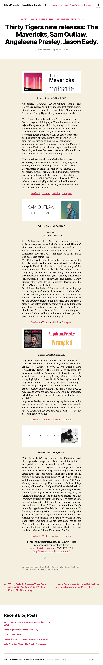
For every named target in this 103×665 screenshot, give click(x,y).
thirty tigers (41, 569)
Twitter (46, 193)
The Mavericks (30, 569)
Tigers (48, 569)
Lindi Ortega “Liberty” (13, 634)
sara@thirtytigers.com (41, 548)
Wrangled (55, 569)
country (23, 19)
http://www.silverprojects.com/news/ (51, 551)
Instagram (67, 193)
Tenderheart (75, 567)
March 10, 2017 (62, 50)
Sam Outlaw (65, 567)
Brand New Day (45, 567)
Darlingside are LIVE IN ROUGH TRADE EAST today (26, 639)
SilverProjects (45, 50)
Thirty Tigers (77, 19)
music (52, 19)
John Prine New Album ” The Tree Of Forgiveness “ (25, 644)
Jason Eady (56, 567)
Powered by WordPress (56, 659)
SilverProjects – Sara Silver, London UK (27, 659)
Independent (41, 19)
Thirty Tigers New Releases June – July (21, 630)
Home (54, 5)
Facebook (35, 193)
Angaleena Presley (32, 567)
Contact (87, 5)
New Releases (63, 19)
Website (56, 193)
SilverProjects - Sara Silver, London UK (25, 5)
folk (32, 19)
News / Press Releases (73, 5)
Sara (60, 5)
